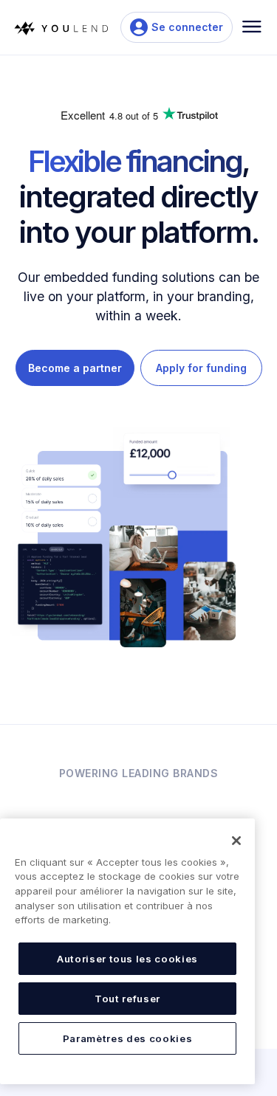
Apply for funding (201, 368)
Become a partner (75, 368)
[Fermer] (236, 840)
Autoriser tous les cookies (127, 959)
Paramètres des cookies (127, 1038)
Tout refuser (127, 998)
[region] (127, 951)
